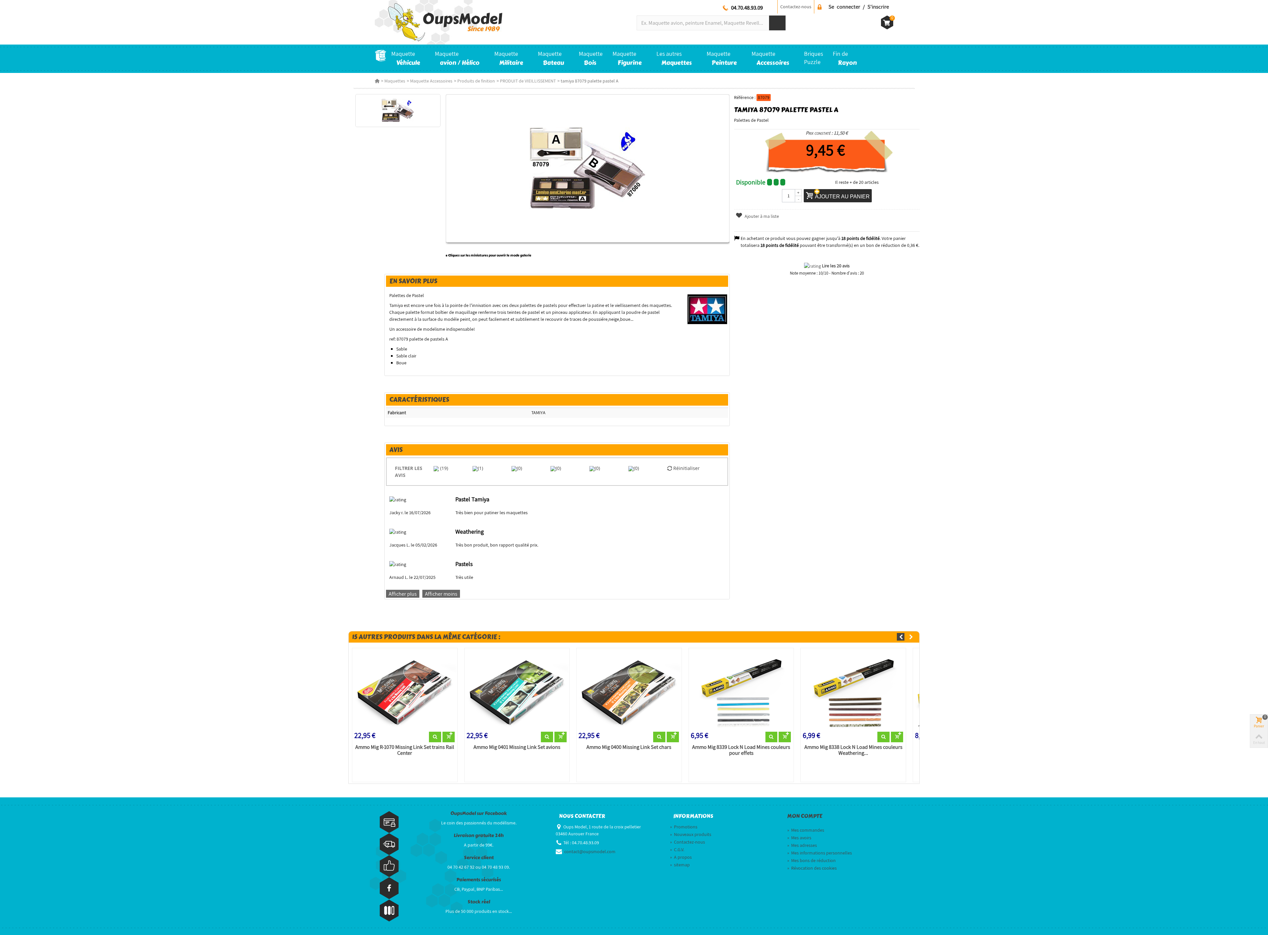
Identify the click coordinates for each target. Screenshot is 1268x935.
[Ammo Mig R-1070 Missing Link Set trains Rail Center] (404, 691)
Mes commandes (805, 830)
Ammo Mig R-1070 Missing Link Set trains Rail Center (404, 750)
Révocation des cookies (812, 868)
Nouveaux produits (690, 834)
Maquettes (394, 81)
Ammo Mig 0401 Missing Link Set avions (517, 747)
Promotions (683, 827)
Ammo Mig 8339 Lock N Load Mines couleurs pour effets (741, 750)
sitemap (680, 865)
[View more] (435, 737)
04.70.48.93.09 (747, 7)
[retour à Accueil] (377, 81)
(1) (480, 468)
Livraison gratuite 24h (479, 835)
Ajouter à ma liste (761, 216)
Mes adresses (802, 845)
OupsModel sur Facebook (478, 813)
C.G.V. (677, 849)
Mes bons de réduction (811, 860)
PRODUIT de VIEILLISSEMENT (528, 81)
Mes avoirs (799, 838)
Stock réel (479, 901)
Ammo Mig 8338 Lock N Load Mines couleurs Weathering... (853, 750)
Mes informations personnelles (819, 853)
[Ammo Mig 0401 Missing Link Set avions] (517, 691)
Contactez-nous (795, 7)
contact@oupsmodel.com (590, 851)
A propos (681, 857)
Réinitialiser (686, 468)
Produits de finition (476, 81)
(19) (443, 468)
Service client (479, 857)
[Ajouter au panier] (448, 737)
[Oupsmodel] (438, 22)
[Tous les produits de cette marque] (707, 309)
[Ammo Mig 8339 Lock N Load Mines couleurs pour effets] (741, 691)
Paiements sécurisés (478, 879)
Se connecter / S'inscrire (858, 6)
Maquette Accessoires (431, 81)
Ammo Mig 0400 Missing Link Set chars (628, 747)
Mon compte (804, 816)
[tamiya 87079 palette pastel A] (397, 110)
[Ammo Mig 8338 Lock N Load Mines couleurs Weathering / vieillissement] (853, 691)
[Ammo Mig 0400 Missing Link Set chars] (629, 691)
